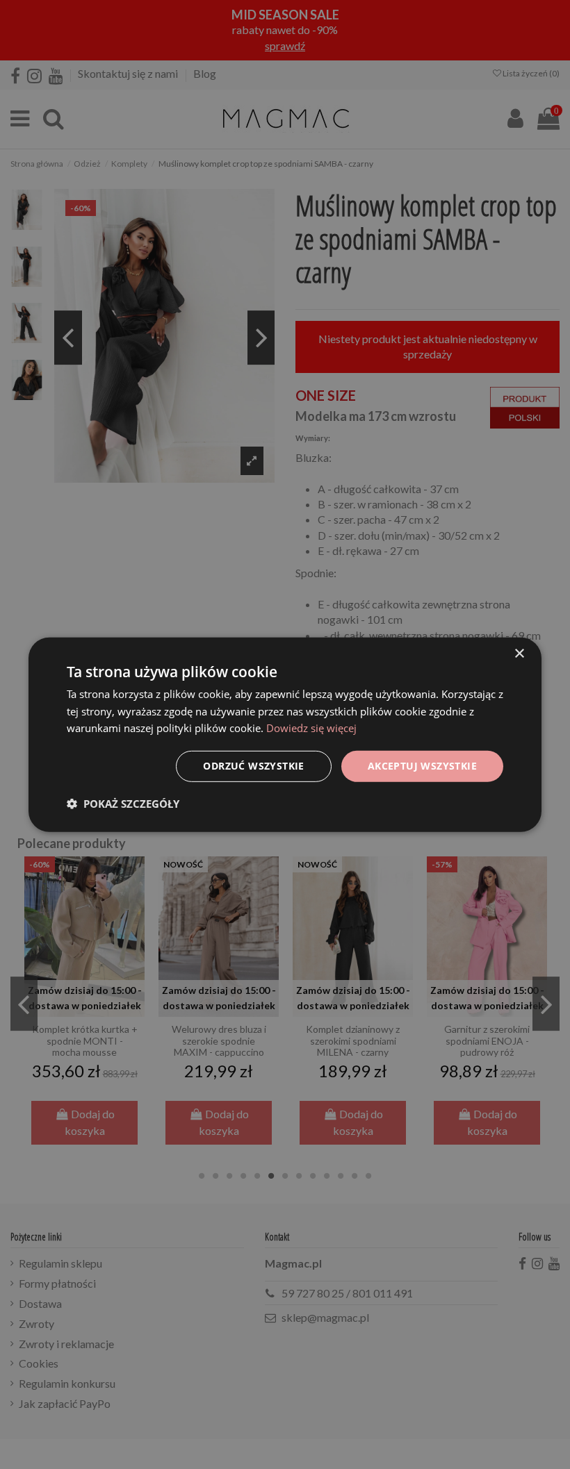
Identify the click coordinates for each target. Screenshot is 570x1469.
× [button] (519, 653)
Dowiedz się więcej (311, 728)
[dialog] (285, 734)
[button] (123, 803)
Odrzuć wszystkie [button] (253, 765)
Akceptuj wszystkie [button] (422, 765)
